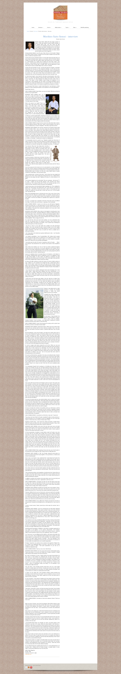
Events (48, 27)
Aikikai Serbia (58, 27)
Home (33, 27)
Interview (36, 31)
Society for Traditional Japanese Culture (60, 22)
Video (74, 27)
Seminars (40, 27)
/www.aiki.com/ (28, 654)
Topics (67, 27)
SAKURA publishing (85, 27)
